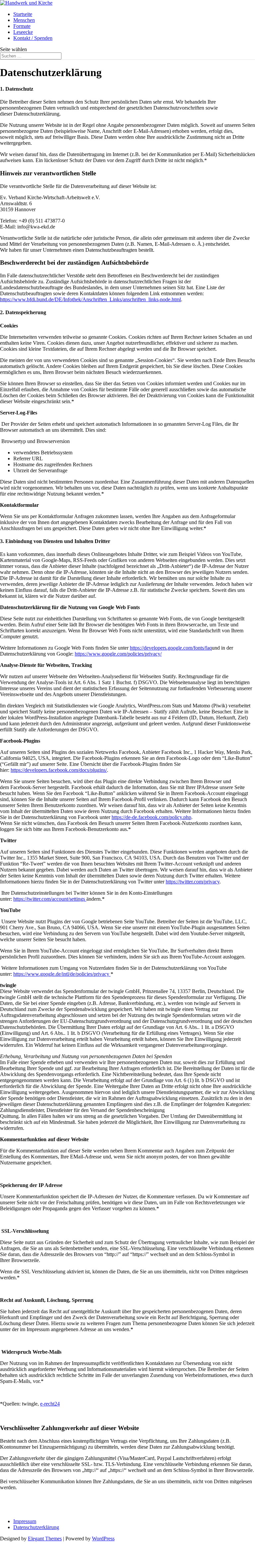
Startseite (22, 14)
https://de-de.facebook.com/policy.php (151, 817)
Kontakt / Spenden (32, 38)
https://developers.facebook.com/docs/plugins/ (59, 770)
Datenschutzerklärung (36, 1527)
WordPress (103, 1538)
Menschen (24, 20)
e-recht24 (50, 1404)
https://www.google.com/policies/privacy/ (118, 654)
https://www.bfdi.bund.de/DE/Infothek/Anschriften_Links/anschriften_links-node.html (90, 299)
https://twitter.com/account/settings (49, 899)
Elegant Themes (45, 1538)
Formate (22, 26)
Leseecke (23, 32)
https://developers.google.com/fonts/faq (171, 648)
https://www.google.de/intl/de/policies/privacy (62, 974)
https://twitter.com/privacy (192, 881)
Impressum (24, 1521)
